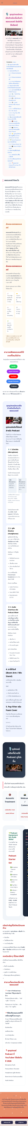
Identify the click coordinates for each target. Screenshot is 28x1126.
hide (14, 62)
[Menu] (2, 3)
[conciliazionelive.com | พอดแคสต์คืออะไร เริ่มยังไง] (15, 2)
